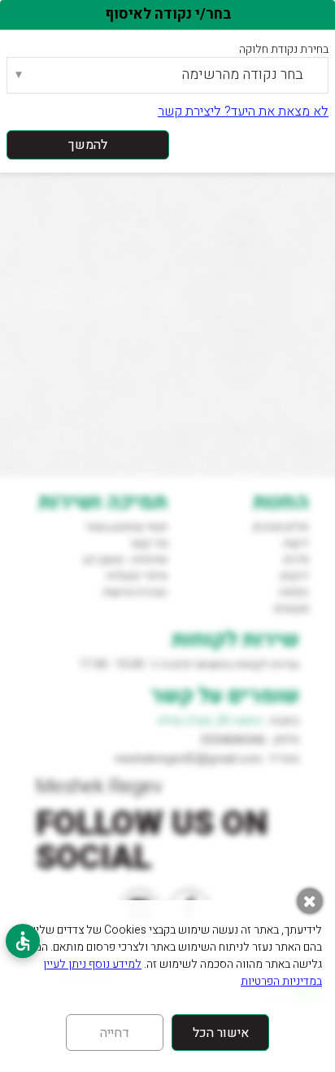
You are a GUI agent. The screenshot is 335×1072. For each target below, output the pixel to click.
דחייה (114, 1033)
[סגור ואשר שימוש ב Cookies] (310, 901)
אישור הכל (221, 1033)
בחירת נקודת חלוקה (283, 49)
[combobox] (167, 75)
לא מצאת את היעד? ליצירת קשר (243, 111)
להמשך (87, 145)
